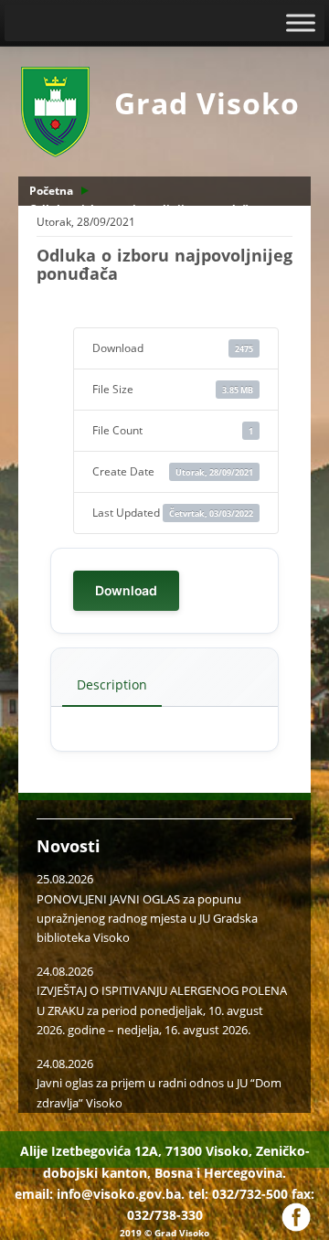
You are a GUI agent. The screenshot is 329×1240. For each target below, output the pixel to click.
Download (126, 590)
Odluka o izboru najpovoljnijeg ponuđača (141, 209)
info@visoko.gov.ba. (121, 1194)
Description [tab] (112, 684)
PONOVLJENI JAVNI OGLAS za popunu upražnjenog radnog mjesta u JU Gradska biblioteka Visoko (147, 918)
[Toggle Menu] (300, 22)
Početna (51, 190)
